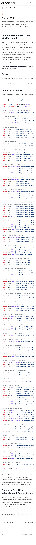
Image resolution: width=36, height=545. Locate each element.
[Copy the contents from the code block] (29, 83)
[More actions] (34, 3)
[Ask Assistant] (31, 83)
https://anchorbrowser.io (10, 507)
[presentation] (18, 284)
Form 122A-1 (24, 95)
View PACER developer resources (13, 66)
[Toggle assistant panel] (31, 3)
